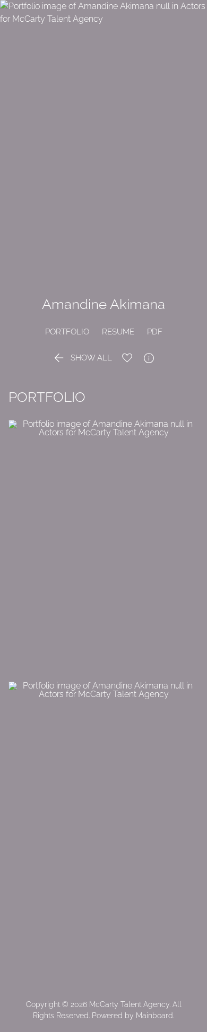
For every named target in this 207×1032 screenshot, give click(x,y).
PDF (154, 332)
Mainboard (154, 1015)
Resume (118, 332)
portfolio (67, 332)
